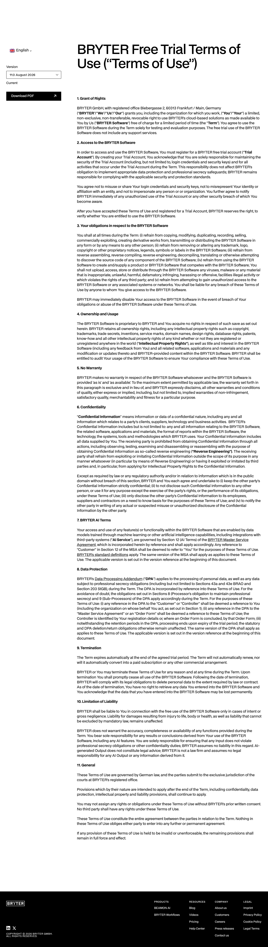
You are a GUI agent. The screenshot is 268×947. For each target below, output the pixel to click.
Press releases (224, 929)
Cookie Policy (252, 922)
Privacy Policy (252, 915)
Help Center (197, 929)
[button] (22, 51)
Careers (220, 922)
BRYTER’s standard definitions (102, 555)
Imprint (248, 908)
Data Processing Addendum (119, 579)
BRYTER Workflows (167, 915)
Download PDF (22, 96)
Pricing (194, 922)
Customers (222, 915)
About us (221, 908)
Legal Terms (251, 929)
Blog (192, 908)
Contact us (222, 935)
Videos (193, 915)
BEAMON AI (162, 908)
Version (12, 67)
